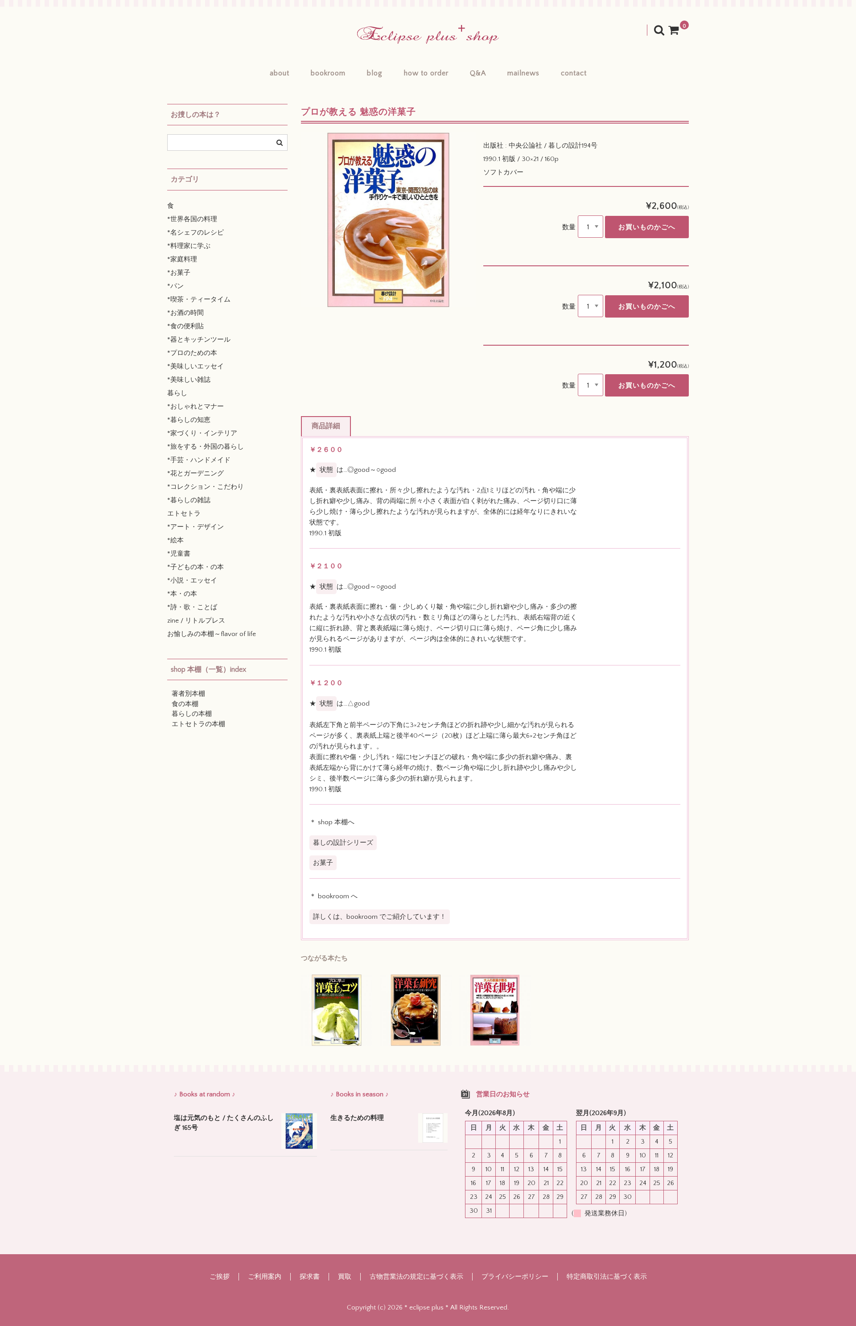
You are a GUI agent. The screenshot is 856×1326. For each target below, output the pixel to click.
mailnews (523, 73)
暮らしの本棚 (192, 714)
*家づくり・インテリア (202, 433)
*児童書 (178, 554)
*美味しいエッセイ (195, 366)
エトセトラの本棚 (198, 724)
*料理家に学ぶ (188, 246)
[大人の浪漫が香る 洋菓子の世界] (495, 1010)
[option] (388, 219)
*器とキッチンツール (198, 339)
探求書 (310, 1277)
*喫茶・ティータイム (198, 299)
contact (574, 73)
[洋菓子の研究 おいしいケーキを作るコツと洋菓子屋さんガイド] (415, 1010)
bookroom (328, 73)
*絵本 (175, 540)
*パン (175, 286)
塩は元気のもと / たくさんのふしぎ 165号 (224, 1123)
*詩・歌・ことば (192, 607)
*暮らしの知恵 (188, 420)
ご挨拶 (220, 1277)
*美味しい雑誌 (188, 380)
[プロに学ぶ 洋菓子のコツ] (336, 1010)
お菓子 (323, 863)
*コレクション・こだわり (205, 487)
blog (375, 73)
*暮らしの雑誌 (188, 500)
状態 (326, 470)
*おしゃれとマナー (195, 406)
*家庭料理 (182, 259)
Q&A (478, 73)
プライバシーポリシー (515, 1277)
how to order (426, 73)
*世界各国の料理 (192, 219)
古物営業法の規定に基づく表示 (416, 1277)
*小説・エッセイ (192, 580)
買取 (344, 1277)
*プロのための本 (192, 353)
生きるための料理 (357, 1118)
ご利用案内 (264, 1277)
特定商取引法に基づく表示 (607, 1277)
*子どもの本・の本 (195, 567)
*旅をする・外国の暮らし (205, 446)
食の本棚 (185, 704)
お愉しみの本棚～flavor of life (211, 634)
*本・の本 (182, 594)
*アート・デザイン (195, 527)
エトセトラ (184, 513)
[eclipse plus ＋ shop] (428, 34)
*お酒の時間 (185, 313)
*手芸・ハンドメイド (198, 460)
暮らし (177, 393)
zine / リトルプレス (196, 620)
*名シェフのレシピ (195, 232)
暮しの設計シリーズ (343, 843)
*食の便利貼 (185, 326)
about (279, 73)
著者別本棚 (188, 694)
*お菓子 (178, 273)
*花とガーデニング (195, 473)
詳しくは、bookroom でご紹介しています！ (379, 917)
